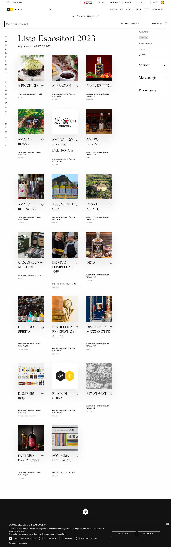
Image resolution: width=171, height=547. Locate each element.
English (143, 2)
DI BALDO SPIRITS (26, 330)
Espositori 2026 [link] (116, 9)
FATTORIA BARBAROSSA (28, 458)
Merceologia (148, 77)
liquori (142, 37)
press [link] (146, 9)
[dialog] (85, 534)
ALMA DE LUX (97, 86)
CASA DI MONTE (93, 207)
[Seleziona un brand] (50, 9)
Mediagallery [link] (158, 9)
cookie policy (20, 531)
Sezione (144, 65)
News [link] (128, 9)
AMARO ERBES (92, 142)
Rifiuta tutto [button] (148, 534)
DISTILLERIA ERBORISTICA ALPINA (63, 332)
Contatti (129, 2)
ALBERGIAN (61, 86)
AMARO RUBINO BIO (27, 207)
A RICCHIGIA (28, 86)
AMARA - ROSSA (25, 142)
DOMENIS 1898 (26, 396)
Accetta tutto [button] (123, 534)
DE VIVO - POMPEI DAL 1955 (62, 267)
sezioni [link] (138, 9)
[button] (58, 543)
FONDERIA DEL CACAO (61, 458)
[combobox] (167, 524)
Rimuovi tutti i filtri (145, 43)
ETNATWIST (96, 394)
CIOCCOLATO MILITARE (29, 265)
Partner (101, 2)
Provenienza (147, 90)
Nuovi (144, 55)
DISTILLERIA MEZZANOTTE (98, 330)
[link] (157, 2)
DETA (90, 263)
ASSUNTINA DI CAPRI (63, 207)
